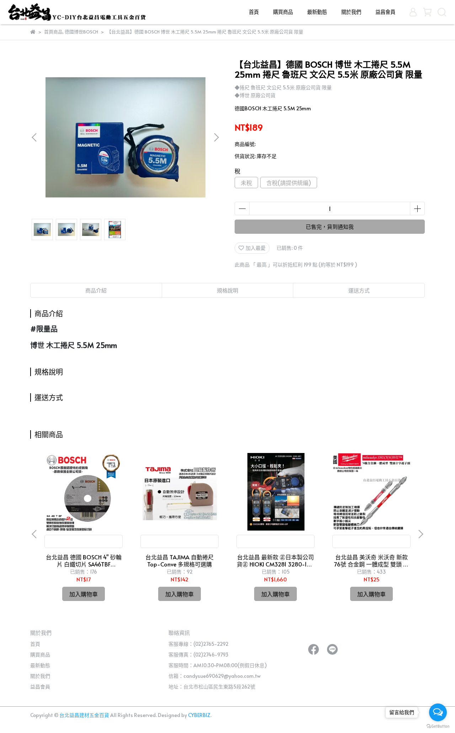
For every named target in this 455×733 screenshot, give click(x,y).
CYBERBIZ (199, 715)
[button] (216, 137)
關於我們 (351, 11)
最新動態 (317, 11)
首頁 (254, 11)
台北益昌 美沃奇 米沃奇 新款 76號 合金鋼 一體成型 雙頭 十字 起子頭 (371, 560)
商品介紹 (96, 290)
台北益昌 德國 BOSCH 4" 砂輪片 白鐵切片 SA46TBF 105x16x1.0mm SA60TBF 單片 (84, 560)
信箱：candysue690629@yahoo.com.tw (214, 676)
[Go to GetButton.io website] (438, 726)
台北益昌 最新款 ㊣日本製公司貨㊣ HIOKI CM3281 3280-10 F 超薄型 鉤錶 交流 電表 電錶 (276, 560)
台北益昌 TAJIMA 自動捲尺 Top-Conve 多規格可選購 (179, 560)
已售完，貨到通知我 (330, 226)
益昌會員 (385, 11)
